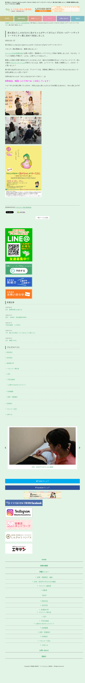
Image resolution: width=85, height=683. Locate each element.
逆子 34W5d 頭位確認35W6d (15, 316)
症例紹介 (9, 403)
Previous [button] (5, 448)
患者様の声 (10, 363)
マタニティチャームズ (17, 63)
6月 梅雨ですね (10, 339)
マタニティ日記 (19, 23)
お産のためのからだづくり (17, 385)
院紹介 (44, 656)
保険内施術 (44, 566)
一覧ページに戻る (42, 217)
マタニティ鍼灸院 (45, 586)
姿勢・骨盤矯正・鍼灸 (45, 577)
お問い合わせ (44, 650)
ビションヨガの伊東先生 (13, 53)
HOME (7, 23)
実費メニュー (44, 572)
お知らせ (9, 414)
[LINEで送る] (21, 212)
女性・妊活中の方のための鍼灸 (45, 581)
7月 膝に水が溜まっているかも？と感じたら (20, 332)
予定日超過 (11, 379)
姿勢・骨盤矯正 (12, 397)
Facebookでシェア (43, 488)
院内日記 (26, 23)
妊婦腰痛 (10, 391)
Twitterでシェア (43, 481)
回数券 (44, 590)
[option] (42, 448)
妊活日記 (9, 358)
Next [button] (80, 448)
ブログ (12, 23)
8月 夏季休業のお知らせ (13, 308)
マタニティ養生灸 (13, 368)
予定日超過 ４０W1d (12, 324)
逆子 (8, 374)
